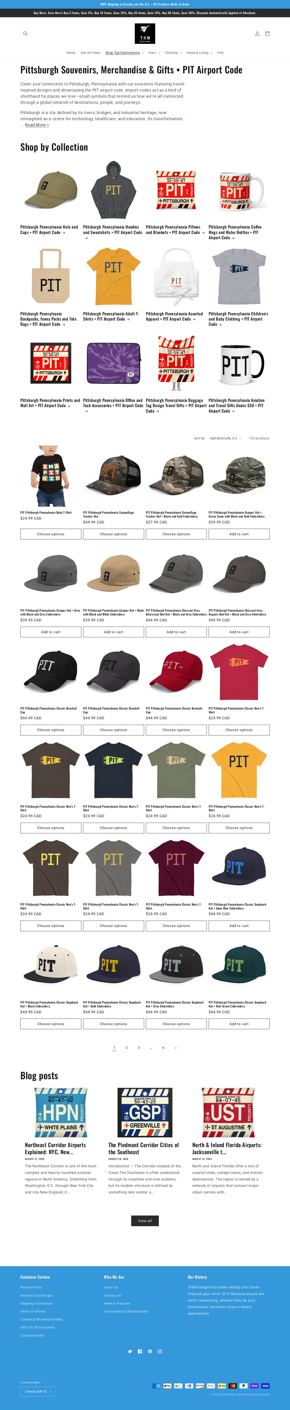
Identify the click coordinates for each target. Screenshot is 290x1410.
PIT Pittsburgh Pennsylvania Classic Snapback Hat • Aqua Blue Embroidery (237, 906)
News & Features (117, 1303)
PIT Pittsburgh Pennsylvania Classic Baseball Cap (48, 710)
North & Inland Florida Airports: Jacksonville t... (227, 1148)
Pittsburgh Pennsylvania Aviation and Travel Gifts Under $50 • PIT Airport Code (237, 406)
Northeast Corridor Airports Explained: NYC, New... (55, 1148)
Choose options (51, 534)
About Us (111, 1287)
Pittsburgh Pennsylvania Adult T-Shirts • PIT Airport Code (111, 316)
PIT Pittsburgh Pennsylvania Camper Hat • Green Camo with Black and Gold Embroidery (237, 514)
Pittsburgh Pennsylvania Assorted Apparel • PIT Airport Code (174, 316)
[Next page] (176, 1048)
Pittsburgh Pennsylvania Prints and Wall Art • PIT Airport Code (50, 403)
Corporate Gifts (32, 1335)
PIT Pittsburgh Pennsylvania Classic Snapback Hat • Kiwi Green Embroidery (237, 1004)
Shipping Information (36, 1303)
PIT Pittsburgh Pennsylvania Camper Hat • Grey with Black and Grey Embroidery (50, 612)
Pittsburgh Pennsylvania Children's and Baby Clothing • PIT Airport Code (238, 319)
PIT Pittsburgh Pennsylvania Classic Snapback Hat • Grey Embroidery (174, 1004)
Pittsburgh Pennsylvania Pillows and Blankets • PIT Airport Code (173, 229)
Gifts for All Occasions (37, 1327)
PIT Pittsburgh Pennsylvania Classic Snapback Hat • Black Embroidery (49, 1004)
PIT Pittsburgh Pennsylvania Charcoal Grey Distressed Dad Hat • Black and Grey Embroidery (176, 612)
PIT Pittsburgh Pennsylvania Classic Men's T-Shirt (237, 710)
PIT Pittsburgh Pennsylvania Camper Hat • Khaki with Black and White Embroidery (113, 612)
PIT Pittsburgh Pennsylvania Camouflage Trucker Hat (108, 514)
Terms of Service (33, 1311)
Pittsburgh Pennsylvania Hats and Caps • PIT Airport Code (49, 229)
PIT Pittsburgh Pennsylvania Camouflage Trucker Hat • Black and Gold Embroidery (172, 514)
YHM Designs (229, 1394)
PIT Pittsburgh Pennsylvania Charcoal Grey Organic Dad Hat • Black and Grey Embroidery (237, 612)
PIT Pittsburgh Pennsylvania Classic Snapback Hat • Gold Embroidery (112, 1004)
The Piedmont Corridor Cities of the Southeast (144, 1148)
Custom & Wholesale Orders (41, 1319)
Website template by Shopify (253, 1394)
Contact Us (112, 1295)
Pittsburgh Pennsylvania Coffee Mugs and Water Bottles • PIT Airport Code (235, 232)
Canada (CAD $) (36, 1391)
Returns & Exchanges (36, 1295)
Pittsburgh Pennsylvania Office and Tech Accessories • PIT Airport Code (113, 403)
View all (145, 1221)
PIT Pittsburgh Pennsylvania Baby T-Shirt (46, 512)
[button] (25, 34)
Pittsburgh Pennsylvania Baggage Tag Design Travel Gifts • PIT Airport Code (176, 406)
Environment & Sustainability (126, 1311)
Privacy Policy (31, 1287)
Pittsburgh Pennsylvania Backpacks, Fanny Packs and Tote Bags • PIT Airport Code (48, 319)
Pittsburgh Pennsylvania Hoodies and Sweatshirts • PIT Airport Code (112, 229)
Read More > (37, 124)
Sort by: (199, 438)
